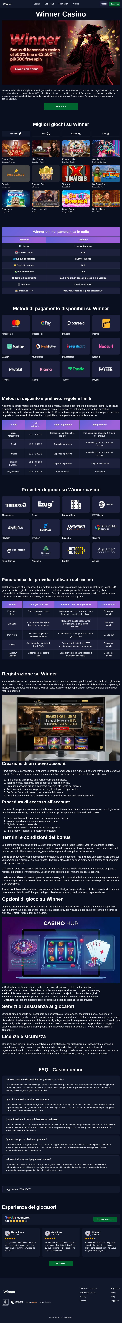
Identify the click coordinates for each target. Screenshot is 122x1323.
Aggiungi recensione (105, 1219)
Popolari (14, 134)
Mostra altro (61, 1263)
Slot (104, 134)
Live (44, 134)
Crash (74, 134)
